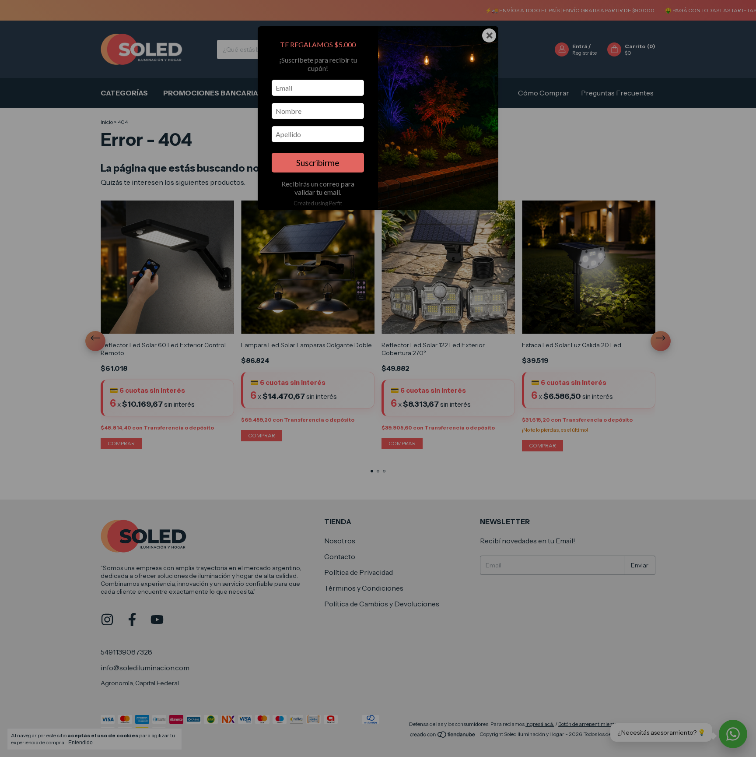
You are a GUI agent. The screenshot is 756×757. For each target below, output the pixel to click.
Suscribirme (318, 163)
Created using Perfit (318, 203)
